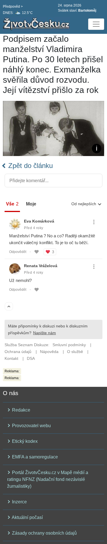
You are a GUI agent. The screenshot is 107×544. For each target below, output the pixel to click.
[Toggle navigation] (96, 24)
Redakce (20, 410)
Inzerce (19, 501)
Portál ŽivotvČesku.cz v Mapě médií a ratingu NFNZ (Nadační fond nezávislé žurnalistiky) (47, 479)
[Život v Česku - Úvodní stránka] (37, 24)
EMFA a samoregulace (34, 456)
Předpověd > (13, 7)
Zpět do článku (29, 165)
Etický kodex (24, 441)
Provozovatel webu (31, 425)
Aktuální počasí (27, 517)
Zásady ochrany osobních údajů (44, 533)
